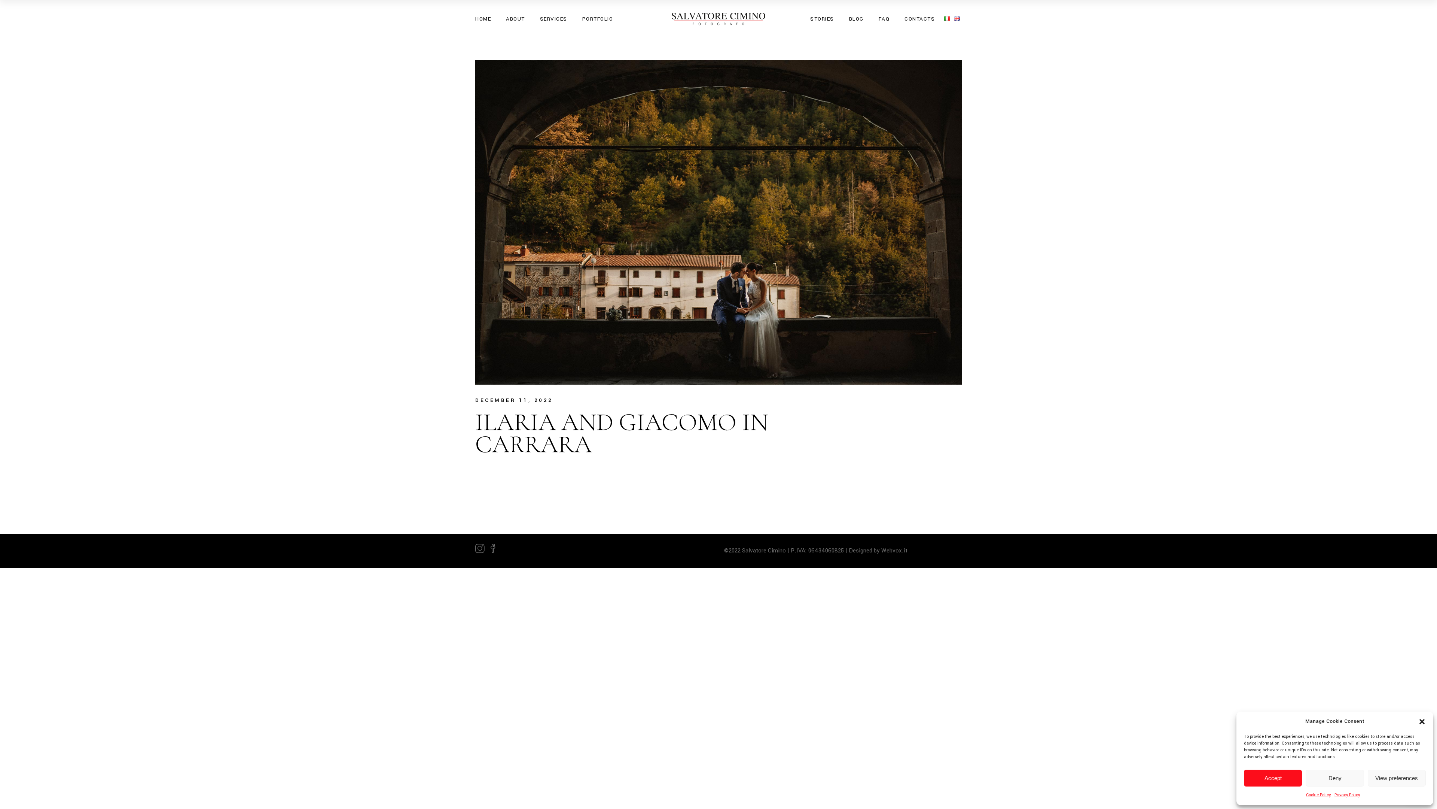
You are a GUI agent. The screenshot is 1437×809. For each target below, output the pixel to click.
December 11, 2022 (514, 400)
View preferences (1396, 778)
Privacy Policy (1347, 795)
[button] (1422, 721)
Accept (1273, 778)
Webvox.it (895, 550)
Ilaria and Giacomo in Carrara (621, 433)
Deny (1335, 778)
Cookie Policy (1318, 795)
